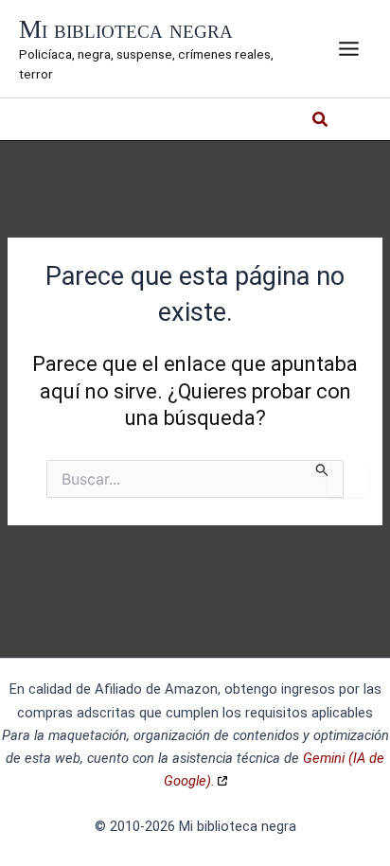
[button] (320, 122)
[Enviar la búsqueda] (322, 468)
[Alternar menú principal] (349, 49)
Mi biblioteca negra (126, 29)
